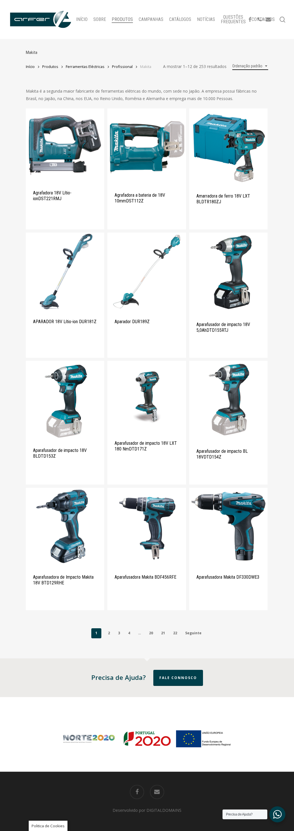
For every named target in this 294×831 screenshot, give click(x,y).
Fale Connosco (178, 677)
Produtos (50, 66)
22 (175, 633)
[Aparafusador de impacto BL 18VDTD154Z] (228, 400)
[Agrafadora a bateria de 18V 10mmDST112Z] (146, 146)
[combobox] (250, 66)
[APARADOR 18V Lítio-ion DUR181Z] (65, 272)
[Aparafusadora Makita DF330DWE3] (228, 527)
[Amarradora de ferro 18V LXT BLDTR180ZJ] (228, 146)
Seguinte (193, 633)
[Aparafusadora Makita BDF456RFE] (146, 527)
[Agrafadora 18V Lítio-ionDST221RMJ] (65, 145)
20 (151, 633)
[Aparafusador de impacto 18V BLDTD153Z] (65, 400)
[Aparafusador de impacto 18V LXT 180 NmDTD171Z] (146, 396)
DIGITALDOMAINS (163, 810)
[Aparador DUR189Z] (146, 272)
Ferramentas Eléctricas (85, 66)
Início (30, 66)
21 (163, 633)
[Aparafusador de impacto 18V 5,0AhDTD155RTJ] (228, 273)
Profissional (122, 66)
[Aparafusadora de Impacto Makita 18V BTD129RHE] (65, 527)
